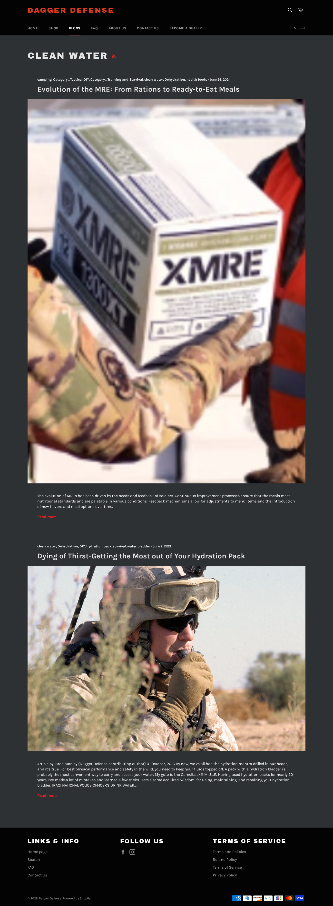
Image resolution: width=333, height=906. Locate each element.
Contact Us (148, 28)
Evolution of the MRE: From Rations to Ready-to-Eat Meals (138, 89)
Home (33, 28)
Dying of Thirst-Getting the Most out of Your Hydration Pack (141, 556)
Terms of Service (227, 867)
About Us (118, 28)
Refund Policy (225, 859)
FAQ (94, 28)
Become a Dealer (185, 28)
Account (299, 28)
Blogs (74, 28)
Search (34, 859)
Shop (53, 28)
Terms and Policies (229, 851)
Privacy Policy (225, 875)
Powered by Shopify (76, 898)
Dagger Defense (71, 10)
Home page (38, 851)
